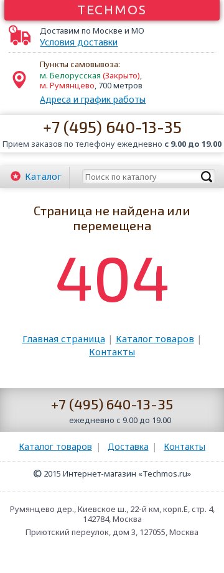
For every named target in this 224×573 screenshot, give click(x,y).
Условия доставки (79, 42)
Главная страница (63, 338)
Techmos (112, 9)
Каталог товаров (155, 338)
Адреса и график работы (93, 99)
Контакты (112, 351)
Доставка (128, 446)
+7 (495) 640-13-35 (112, 126)
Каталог (43, 176)
